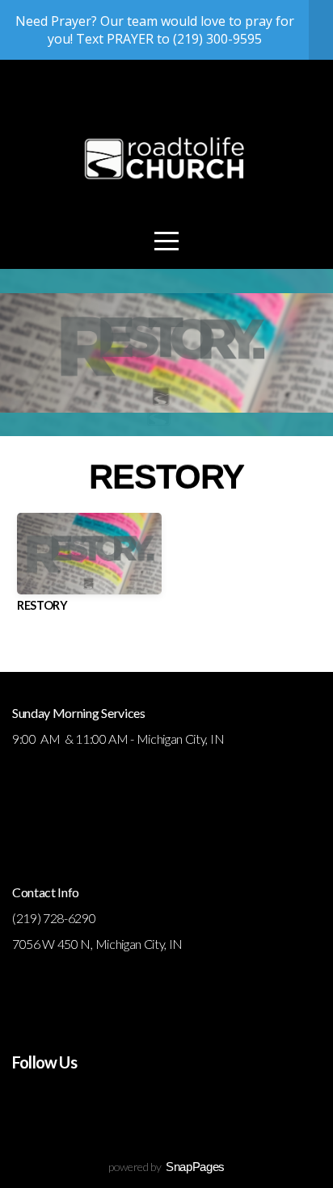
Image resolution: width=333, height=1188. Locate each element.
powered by (166, 1166)
